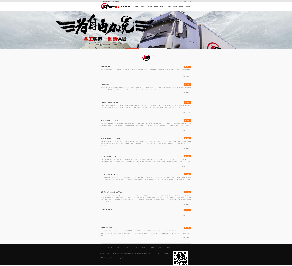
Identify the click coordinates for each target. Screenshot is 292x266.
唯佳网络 (107, 253)
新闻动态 (162, 6)
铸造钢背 (149, 253)
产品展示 (150, 6)
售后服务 (175, 6)
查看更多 (188, 66)
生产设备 (156, 6)
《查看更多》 (184, 72)
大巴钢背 (158, 253)
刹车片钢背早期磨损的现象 (107, 210)
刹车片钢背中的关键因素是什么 (108, 227)
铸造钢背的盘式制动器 (106, 66)
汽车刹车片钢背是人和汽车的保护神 (109, 174)
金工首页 (137, 6)
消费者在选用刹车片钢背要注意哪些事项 (110, 138)
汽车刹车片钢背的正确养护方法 (108, 156)
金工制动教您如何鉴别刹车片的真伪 (109, 120)
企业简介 (143, 6)
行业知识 (187, 6)
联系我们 (181, 6)
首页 (144, 63)
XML (185, 1)
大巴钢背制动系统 (105, 84)
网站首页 (110, 247)
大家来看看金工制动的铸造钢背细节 (109, 102)
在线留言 (169, 6)
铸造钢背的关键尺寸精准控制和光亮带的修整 (111, 192)
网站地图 (189, 1)
